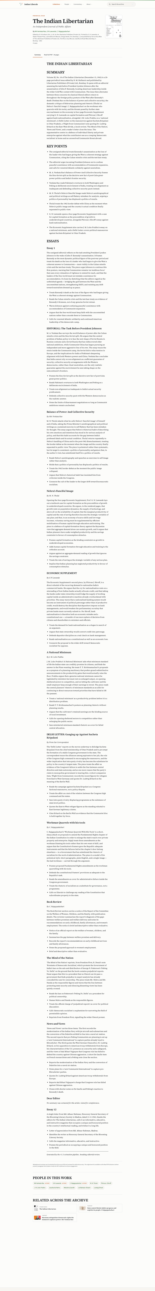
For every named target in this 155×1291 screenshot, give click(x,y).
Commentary (78, 4)
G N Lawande (51, 31)
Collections (56, 4)
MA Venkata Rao (40, 31)
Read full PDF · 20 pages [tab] (51, 55)
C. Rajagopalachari (63, 31)
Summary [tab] (37, 55)
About (88, 4)
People (67, 4)
